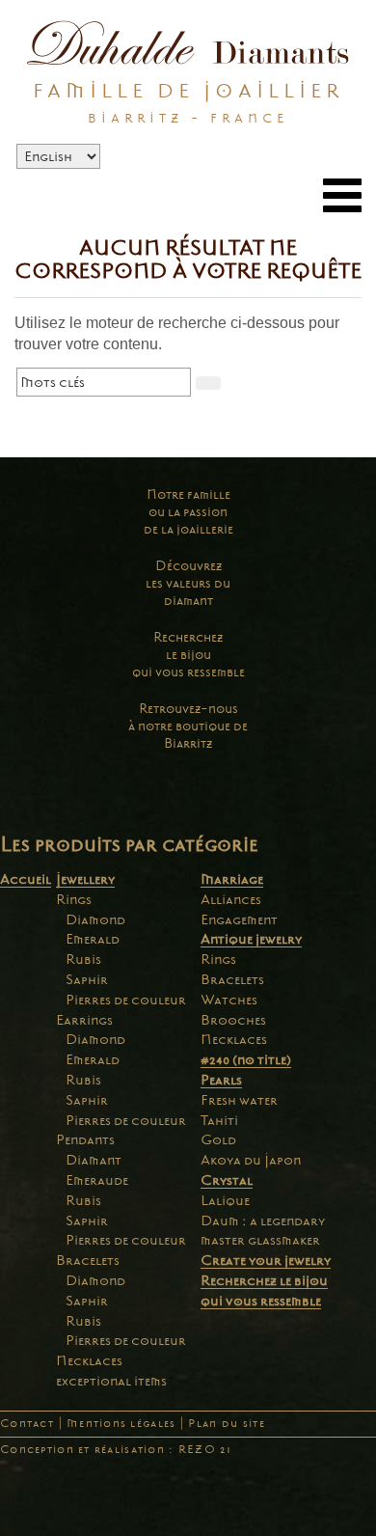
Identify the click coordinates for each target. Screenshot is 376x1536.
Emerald (93, 938)
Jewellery (85, 879)
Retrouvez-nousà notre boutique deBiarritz (188, 726)
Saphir (87, 979)
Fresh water (239, 1100)
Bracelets (88, 1260)
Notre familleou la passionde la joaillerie (188, 511)
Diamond (95, 919)
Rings (74, 899)
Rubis (83, 959)
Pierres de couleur (126, 999)
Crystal (227, 1180)
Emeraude (97, 1180)
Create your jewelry (266, 1260)
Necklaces (89, 1360)
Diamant (93, 1159)
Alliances (231, 899)
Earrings (84, 1020)
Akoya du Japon (251, 1159)
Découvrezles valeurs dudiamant (188, 583)
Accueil (25, 879)
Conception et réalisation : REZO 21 (115, 1449)
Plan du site (226, 1423)
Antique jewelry (251, 938)
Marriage (232, 879)
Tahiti (219, 1120)
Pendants (85, 1139)
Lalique (225, 1200)
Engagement (239, 919)
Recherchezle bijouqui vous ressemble (188, 654)
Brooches (233, 1020)
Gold (218, 1139)
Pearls (221, 1079)
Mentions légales (121, 1423)
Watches (229, 999)
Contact (27, 1423)
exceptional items (111, 1380)
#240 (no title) (246, 1059)
